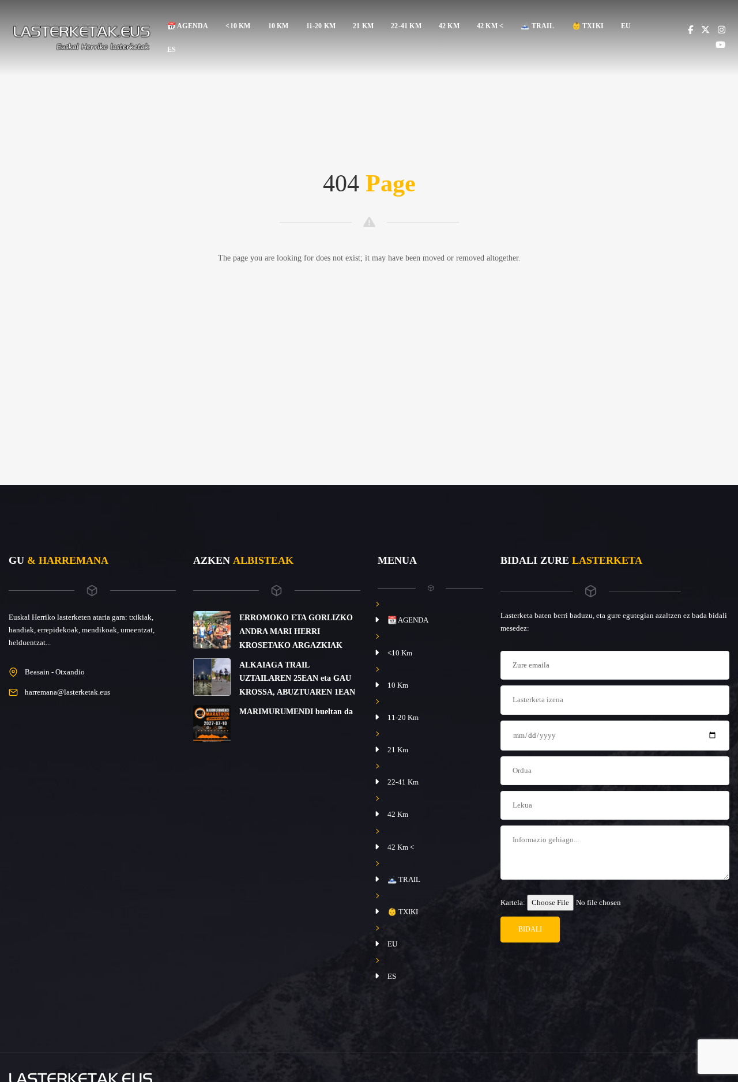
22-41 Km (406, 26)
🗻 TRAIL (537, 26)
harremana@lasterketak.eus (67, 692)
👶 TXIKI (588, 26)
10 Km (278, 26)
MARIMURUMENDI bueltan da (296, 711)
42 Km (449, 26)
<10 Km (237, 26)
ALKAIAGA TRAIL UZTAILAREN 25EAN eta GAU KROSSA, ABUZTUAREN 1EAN (297, 679)
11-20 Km (321, 26)
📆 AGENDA (188, 26)
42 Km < (490, 26)
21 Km (363, 26)
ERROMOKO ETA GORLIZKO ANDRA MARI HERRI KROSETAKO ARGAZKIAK (296, 631)
